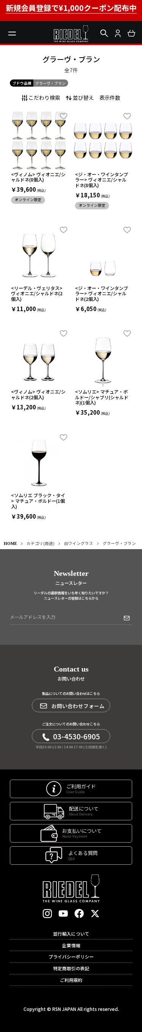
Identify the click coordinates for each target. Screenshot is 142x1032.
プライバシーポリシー (71, 956)
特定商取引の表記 (71, 968)
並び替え (83, 97)
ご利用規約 (71, 980)
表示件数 (109, 97)
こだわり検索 (44, 97)
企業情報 (71, 945)
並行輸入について (71, 933)
